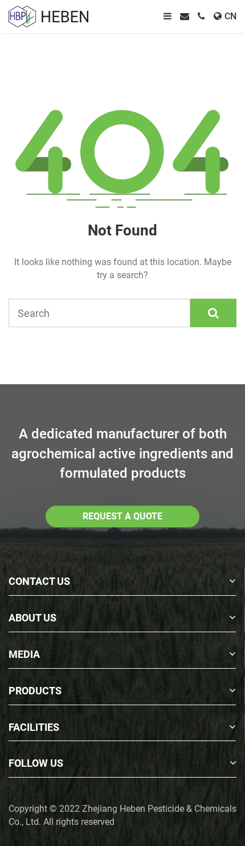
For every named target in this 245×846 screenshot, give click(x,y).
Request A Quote (122, 516)
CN (230, 16)
